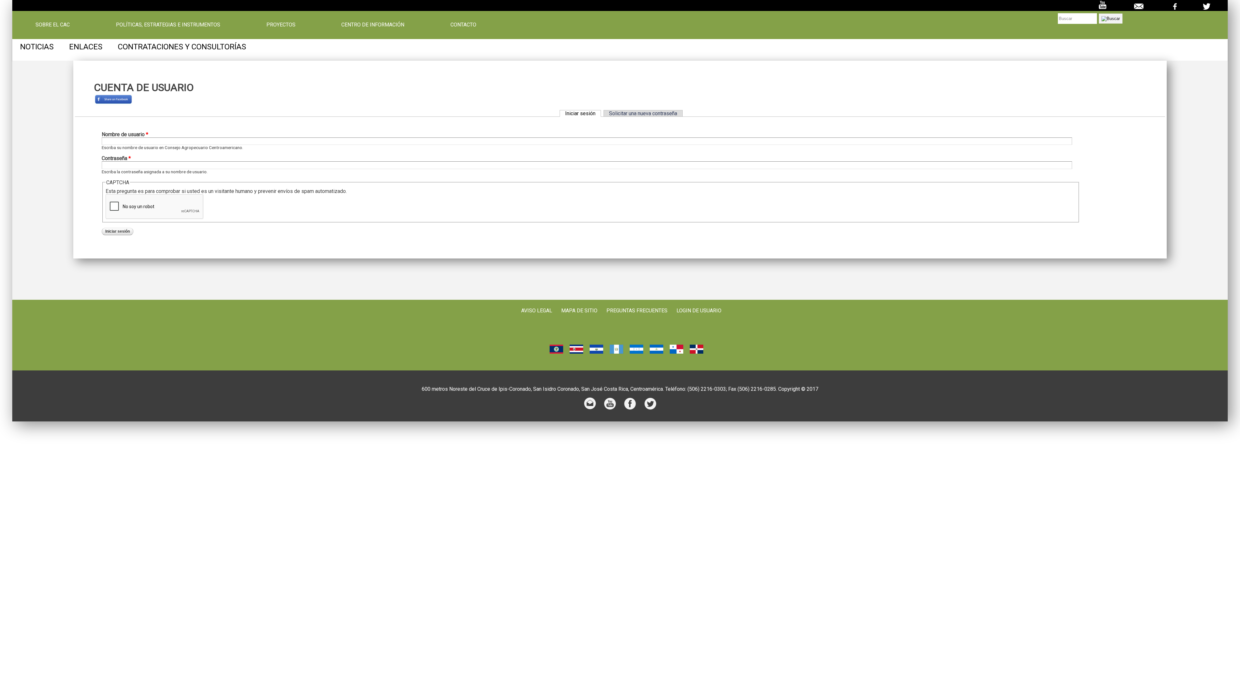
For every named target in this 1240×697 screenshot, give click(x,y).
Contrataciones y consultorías (182, 47)
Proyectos (280, 24)
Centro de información (372, 24)
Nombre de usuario (125, 134)
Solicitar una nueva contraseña (643, 113)
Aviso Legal (536, 311)
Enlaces (85, 47)
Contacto (463, 24)
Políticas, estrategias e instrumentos (168, 24)
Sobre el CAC (53, 24)
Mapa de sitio (579, 311)
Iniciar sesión (583, 113)
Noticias (37, 47)
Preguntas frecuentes (636, 311)
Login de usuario (699, 311)
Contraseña (116, 158)
